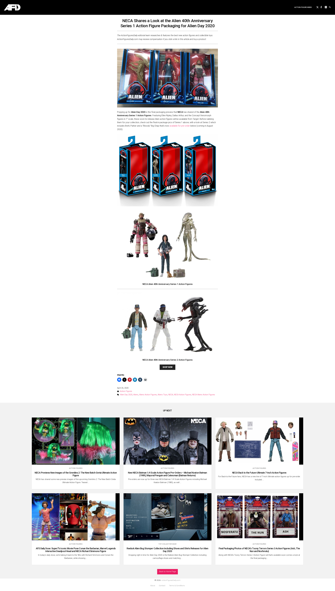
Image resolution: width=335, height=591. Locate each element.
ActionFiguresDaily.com (170, 580)
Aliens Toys (162, 395)
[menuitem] (303, 7)
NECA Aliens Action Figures (203, 395)
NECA (170, 395)
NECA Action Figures (182, 395)
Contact (162, 585)
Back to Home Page (167, 571)
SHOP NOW (167, 367)
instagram (327, 7)
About (152, 585)
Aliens (135, 395)
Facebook (323, 7)
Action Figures (126, 391)
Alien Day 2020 (126, 395)
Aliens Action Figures (148, 395)
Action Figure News (303, 7)
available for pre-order (179, 126)
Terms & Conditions (177, 585)
